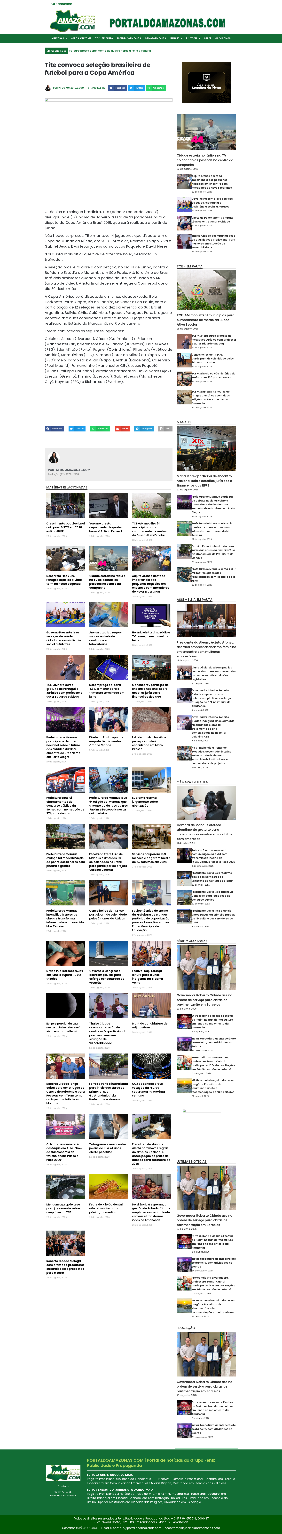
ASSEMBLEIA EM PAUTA (129, 38)
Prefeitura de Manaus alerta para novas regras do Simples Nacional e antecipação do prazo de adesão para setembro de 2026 (151, 1154)
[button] (117, 88)
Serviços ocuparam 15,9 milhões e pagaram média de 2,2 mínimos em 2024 (151, 858)
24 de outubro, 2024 (202, 1050)
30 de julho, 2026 (200, 683)
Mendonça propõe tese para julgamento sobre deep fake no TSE (63, 1208)
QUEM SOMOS (223, 38)
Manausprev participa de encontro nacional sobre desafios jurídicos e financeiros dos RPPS (150, 691)
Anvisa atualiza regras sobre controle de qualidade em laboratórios (105, 638)
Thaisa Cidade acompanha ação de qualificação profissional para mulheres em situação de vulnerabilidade (107, 1033)
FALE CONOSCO (61, 4)
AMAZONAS (57, 38)
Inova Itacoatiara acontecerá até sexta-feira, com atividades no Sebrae (214, 1042)
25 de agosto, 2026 (202, 381)
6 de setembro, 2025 (203, 865)
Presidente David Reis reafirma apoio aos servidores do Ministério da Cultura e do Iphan (212, 876)
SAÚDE (207, 38)
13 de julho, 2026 (186, 843)
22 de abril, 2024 (200, 1096)
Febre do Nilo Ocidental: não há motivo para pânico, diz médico (106, 1208)
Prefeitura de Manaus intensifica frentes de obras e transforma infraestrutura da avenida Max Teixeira (65, 918)
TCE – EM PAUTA (104, 38)
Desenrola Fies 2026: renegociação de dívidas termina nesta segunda (64, 580)
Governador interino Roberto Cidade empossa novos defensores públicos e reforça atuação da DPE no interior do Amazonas (211, 698)
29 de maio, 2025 (201, 884)
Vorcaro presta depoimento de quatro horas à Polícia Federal (105, 527)
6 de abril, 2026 (200, 767)
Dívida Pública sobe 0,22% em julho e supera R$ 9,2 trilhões (64, 975)
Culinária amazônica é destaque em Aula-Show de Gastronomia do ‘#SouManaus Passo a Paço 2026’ (64, 1152)
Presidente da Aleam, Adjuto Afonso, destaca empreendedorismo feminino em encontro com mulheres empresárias (206, 649)
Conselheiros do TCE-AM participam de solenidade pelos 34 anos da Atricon (108, 914)
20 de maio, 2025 (201, 903)
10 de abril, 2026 (200, 710)
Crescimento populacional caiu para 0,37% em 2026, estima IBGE (65, 527)
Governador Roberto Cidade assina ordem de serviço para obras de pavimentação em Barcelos (204, 1000)
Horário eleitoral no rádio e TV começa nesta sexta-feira (151, 636)
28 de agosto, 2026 (187, 169)
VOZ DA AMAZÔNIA (81, 38)
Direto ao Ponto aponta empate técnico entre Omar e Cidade (106, 741)
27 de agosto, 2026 (202, 225)
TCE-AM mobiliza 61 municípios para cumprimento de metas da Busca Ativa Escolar (149, 529)
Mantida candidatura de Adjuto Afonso (149, 1025)
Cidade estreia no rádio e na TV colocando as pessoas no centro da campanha (107, 582)
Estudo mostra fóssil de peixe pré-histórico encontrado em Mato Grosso (149, 743)
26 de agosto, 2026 (202, 251)
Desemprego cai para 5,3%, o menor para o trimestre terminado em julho (106, 691)
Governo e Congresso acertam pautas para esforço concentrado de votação (106, 977)
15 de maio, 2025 (200, 926)
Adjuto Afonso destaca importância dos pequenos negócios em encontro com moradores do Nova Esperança (150, 584)
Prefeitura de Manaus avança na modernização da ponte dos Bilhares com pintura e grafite (65, 860)
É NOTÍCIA (191, 38)
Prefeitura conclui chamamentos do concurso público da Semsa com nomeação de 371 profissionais (65, 805)
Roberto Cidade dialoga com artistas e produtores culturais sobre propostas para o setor (65, 1267)
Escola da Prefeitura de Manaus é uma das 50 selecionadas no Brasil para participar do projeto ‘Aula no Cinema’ (108, 862)
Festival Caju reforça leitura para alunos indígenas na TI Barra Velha (147, 977)
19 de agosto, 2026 (187, 660)
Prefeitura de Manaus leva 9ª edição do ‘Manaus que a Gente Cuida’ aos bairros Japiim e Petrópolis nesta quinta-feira (108, 805)
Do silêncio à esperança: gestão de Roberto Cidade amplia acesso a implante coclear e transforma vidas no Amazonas (151, 1212)
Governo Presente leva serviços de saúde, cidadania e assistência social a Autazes (63, 638)
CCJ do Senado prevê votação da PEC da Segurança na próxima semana (148, 1089)
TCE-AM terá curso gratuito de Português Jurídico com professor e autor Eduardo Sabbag (64, 691)
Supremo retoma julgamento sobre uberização (145, 802)
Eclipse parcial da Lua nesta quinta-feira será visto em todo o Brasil (63, 1027)
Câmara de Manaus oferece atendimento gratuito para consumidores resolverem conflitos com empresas (204, 832)
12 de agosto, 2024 (202, 1073)
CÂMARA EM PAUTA (155, 38)
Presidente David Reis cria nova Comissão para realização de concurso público (212, 895)
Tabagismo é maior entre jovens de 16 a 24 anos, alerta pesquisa (107, 1148)
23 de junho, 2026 (187, 1008)
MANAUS (174, 38)
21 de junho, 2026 (201, 1031)
